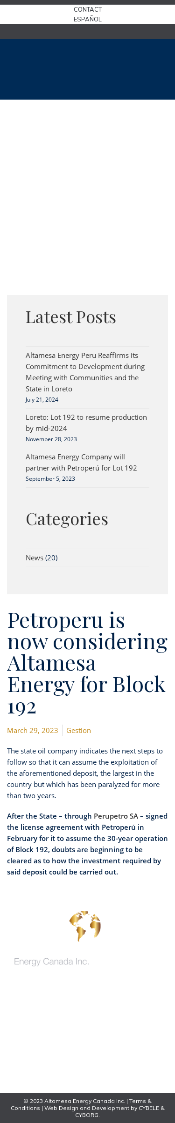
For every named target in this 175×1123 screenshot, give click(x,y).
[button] (159, 69)
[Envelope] (21, 1037)
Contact (88, 9)
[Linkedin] (88, 32)
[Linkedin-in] (21, 1071)
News (34, 557)
